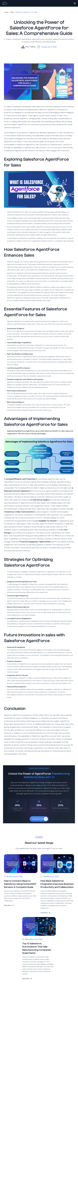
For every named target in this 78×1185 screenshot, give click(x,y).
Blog (12, 12)
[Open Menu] (74, 3)
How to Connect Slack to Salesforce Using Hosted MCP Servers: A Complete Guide (20, 883)
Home (6, 12)
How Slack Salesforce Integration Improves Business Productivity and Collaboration (57, 883)
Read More (8, 905)
